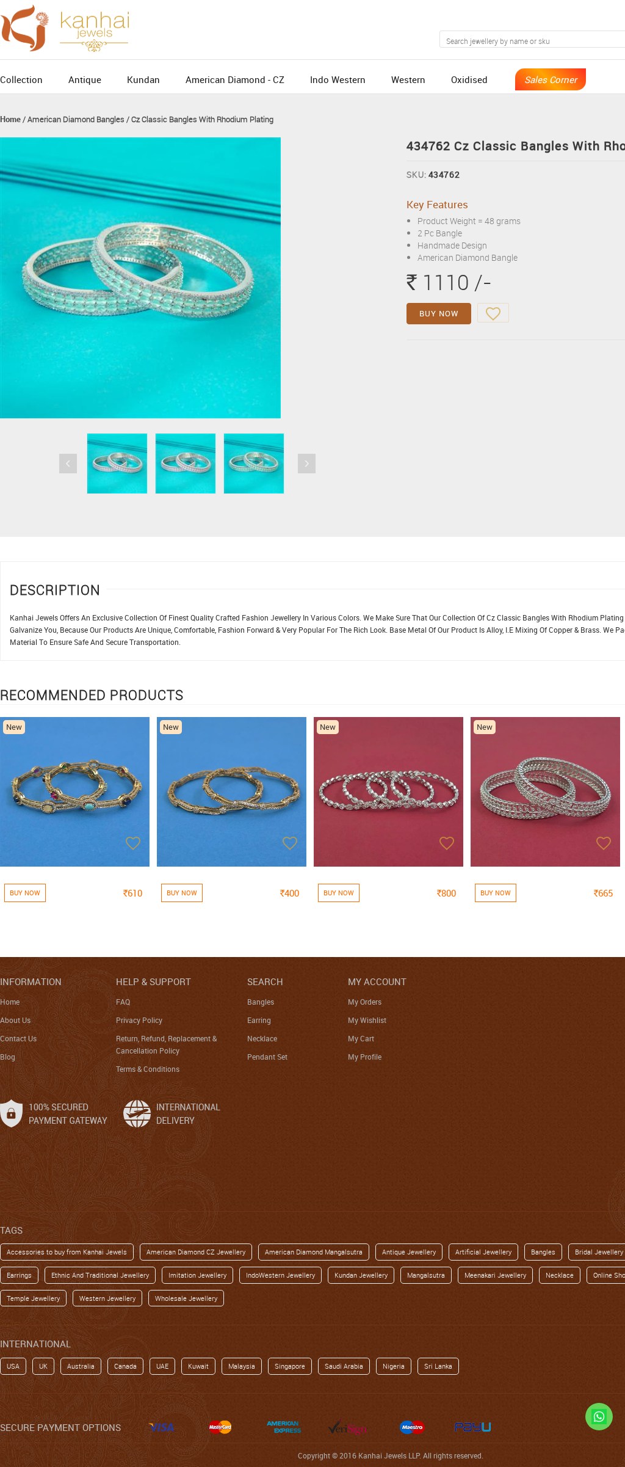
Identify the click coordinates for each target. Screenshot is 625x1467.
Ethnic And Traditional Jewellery (100, 1275)
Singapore (290, 1366)
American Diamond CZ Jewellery (195, 1251)
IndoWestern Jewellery (280, 1275)
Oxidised (469, 79)
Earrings (19, 1275)
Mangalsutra (426, 1275)
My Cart (361, 1038)
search (265, 981)
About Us (15, 1020)
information (31, 981)
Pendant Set (267, 1056)
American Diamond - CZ (235, 79)
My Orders (364, 1002)
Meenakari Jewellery (495, 1275)
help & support (153, 981)
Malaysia (241, 1366)
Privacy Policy (139, 1020)
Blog (7, 1056)
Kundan (143, 79)
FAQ (123, 1002)
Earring (259, 1020)
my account (377, 981)
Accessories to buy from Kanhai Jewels (67, 1251)
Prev (68, 463)
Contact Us (18, 1038)
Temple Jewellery (33, 1298)
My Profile (364, 1056)
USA (13, 1366)
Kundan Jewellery (361, 1275)
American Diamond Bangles (76, 119)
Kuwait (198, 1366)
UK (43, 1366)
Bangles (260, 1002)
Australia (81, 1366)
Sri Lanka (438, 1366)
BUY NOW (438, 313)
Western (408, 79)
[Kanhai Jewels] (70, 26)
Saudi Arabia (344, 1366)
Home (10, 119)
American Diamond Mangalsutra (314, 1251)
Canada (125, 1366)
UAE (162, 1366)
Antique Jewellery (409, 1251)
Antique (84, 79)
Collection (21, 79)
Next (307, 463)
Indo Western (338, 79)
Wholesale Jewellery (186, 1298)
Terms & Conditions (147, 1069)
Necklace (262, 1038)
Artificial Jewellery (483, 1251)
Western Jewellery (107, 1298)
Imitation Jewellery (197, 1275)
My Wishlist (367, 1020)
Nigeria (394, 1366)
